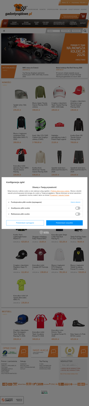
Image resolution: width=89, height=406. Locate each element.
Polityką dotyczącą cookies (60, 191)
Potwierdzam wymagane (25, 223)
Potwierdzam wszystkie (64, 223)
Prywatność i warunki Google (59, 195)
